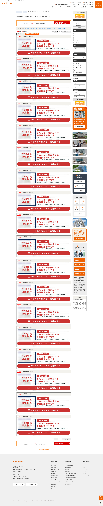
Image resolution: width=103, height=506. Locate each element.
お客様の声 (85, 471)
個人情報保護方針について (53, 501)
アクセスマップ (78, 273)
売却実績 (67, 469)
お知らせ (77, 269)
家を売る (76, 144)
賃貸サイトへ (18, 484)
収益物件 (80, 214)
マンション (76, 209)
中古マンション (49, 28)
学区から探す (80, 190)
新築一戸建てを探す (55, 467)
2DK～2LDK (78, 65)
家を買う (76, 136)
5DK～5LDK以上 (79, 72)
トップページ (85, 465)
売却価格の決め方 (69, 482)
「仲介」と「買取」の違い (71, 473)
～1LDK (77, 63)
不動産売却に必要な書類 (70, 477)
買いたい (54, 6)
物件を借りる (77, 153)
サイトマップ (39, 501)
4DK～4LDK (78, 70)
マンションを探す (55, 471)
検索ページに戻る (79, 17)
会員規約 (45, 501)
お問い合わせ (98, 5)
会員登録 (100, 498)
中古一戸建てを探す (55, 469)
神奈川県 (77, 23)
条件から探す (80, 181)
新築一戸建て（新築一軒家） (30, 28)
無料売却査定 (68, 467)
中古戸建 (82, 203)
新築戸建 (76, 203)
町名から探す (80, 186)
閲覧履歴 (79, 2)
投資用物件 (76, 169)
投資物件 (83, 6)
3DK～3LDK (78, 67)
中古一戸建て (78, 36)
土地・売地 (55, 28)
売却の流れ (67, 471)
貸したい (76, 6)
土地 (77, 40)
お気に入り (73, 2)
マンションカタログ (55, 482)
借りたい (69, 6)
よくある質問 (68, 484)
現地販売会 (53, 484)
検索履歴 (85, 2)
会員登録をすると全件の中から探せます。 (35, 23)
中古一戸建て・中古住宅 (41, 28)
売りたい (62, 6)
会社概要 (91, 6)
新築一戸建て (78, 33)
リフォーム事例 (86, 475)
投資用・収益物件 (61, 28)
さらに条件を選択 (80, 99)
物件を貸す (76, 161)
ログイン (91, 2)
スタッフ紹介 (78, 264)
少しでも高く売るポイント (71, 475)
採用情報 (31, 484)
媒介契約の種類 (68, 480)
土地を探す (53, 473)
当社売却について (69, 465)
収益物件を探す (54, 475)
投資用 (77, 42)
